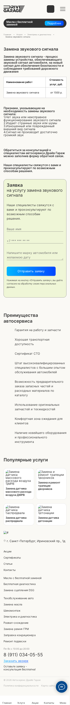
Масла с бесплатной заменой (23, 578)
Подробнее (54, 23)
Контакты (10, 569)
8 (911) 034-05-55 (23, 654)
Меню (63, 702)
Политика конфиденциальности (21, 685)
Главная (7, 702)
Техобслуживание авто (19, 598)
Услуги (21, 702)
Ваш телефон (35, 238)
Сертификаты (12, 557)
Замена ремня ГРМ (16, 628)
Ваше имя (35, 227)
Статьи (8, 563)
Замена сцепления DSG (19, 590)
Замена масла (13, 604)
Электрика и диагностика (20, 616)
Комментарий (35, 253)
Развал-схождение (16, 622)
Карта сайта (48, 685)
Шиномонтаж (12, 610)
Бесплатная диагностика (20, 584)
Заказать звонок (16, 661)
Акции (8, 551)
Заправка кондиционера (20, 635)
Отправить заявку (31, 271)
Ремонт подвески (15, 641)
